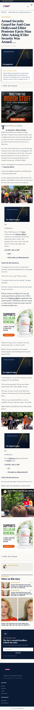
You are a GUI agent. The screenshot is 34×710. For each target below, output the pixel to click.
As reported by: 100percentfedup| (16, 130)
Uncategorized (6, 17)
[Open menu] (31, 6)
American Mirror (8, 167)
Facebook (5, 85)
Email (9, 85)
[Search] (28, 6)
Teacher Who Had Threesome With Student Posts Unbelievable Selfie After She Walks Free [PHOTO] (21, 586)
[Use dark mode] (31, 1)
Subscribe (18, 653)
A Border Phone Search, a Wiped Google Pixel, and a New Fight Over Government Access (20, 12)
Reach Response (19, 708)
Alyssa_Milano (14, 298)
